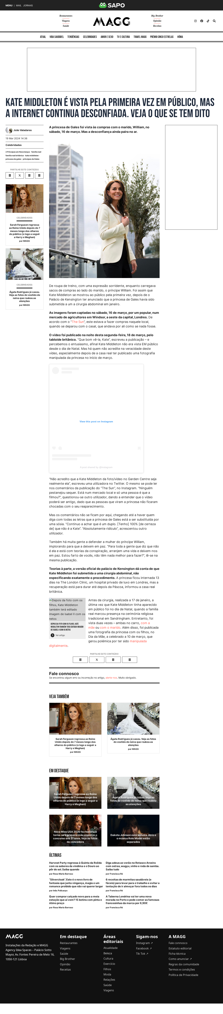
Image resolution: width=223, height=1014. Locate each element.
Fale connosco (178, 943)
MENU (9, 5)
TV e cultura (123, 37)
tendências (73, 37)
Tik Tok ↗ (142, 954)
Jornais (28, 5)
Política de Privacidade (183, 975)
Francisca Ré (116, 873)
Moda (107, 974)
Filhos (107, 969)
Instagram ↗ (144, 943)
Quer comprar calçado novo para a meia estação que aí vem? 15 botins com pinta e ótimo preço (75, 900)
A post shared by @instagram (96, 467)
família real (36, 152)
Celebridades (14, 144)
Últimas (55, 855)
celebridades (90, 37)
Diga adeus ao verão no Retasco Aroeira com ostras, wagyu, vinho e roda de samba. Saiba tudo (132, 866)
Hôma (180, 37)
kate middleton (32, 155)
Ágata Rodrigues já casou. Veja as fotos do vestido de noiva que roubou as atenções (24, 297)
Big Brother (157, 15)
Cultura (108, 958)
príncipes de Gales (31, 159)
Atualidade (110, 948)
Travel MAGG (140, 37)
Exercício (109, 964)
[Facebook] (202, 21)
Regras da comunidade (184, 964)
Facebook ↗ (144, 948)
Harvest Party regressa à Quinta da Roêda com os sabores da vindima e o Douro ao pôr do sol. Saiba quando (75, 866)
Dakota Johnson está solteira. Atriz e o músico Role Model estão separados (133, 838)
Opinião (157, 21)
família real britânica (15, 155)
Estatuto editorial (180, 948)
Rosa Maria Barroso (63, 873)
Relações (109, 980)
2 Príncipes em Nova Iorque (18, 152)
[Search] (214, 21)
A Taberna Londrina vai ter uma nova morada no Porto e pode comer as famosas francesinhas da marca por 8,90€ (132, 900)
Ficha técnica (177, 954)
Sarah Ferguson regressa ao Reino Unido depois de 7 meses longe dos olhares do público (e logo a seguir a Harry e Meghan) (24, 230)
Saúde (66, 26)
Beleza (107, 953)
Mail (18, 5)
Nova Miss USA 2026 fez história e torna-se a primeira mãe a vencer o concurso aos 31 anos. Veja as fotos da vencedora (75, 836)
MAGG (26, 241)
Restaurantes (65, 15)
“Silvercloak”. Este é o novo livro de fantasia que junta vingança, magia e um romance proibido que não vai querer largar (76, 883)
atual (43, 37)
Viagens (66, 21)
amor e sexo (107, 37)
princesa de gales (13, 159)
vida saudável (57, 37)
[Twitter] (208, 21)
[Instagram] (195, 21)
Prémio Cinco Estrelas (162, 37)
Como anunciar (180, 959)
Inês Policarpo (60, 890)
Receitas (157, 26)
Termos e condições (182, 969)
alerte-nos (111, 677)
